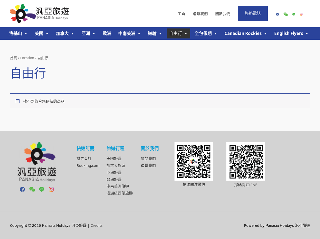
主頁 (181, 13)
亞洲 (86, 33)
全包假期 (203, 33)
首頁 (13, 57)
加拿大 (62, 33)
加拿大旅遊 (115, 165)
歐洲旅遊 (114, 179)
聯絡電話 (253, 13)
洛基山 (15, 33)
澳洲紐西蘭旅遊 (119, 193)
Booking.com (88, 165)
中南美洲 (126, 33)
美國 (39, 33)
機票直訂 (84, 158)
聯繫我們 (200, 13)
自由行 (175, 33)
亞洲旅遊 (114, 172)
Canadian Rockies (243, 33)
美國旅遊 (114, 158)
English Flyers (288, 33)
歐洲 (107, 33)
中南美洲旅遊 (117, 186)
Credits (96, 225)
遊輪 (152, 33)
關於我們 (222, 13)
